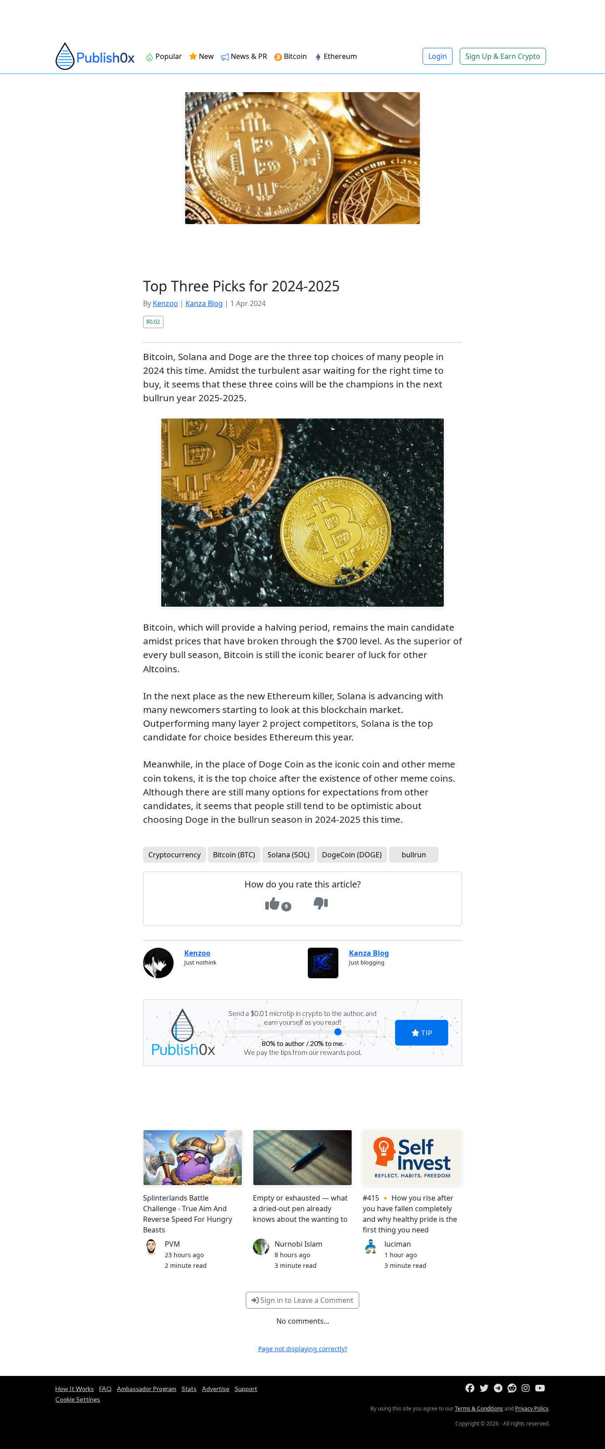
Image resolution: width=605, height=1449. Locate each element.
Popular (168, 56)
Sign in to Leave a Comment (306, 1300)
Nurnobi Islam (298, 1244)
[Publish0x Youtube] (542, 1388)
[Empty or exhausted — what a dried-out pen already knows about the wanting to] (302, 1158)
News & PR (248, 56)
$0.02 (153, 321)
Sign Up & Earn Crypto (502, 56)
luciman (397, 1244)
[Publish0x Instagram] (527, 1388)
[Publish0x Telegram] (500, 1388)
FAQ (105, 1388)
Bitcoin (294, 56)
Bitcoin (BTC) (234, 855)
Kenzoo (165, 303)
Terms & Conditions (479, 1408)
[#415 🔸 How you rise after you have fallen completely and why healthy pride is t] (412, 1158)
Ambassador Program (146, 1388)
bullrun (414, 855)
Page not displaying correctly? (302, 1348)
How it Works (74, 1388)
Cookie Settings (77, 1399)
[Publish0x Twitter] (486, 1388)
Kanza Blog (204, 303)
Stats (189, 1388)
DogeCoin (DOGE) (352, 855)
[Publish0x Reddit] (514, 1388)
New (205, 56)
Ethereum (339, 56)
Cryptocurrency (174, 855)
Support (246, 1388)
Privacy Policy (531, 1408)
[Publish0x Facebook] (472, 1388)
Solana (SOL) (289, 855)
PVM (172, 1244)
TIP (425, 1032)
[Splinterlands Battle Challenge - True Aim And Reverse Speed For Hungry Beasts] (192, 1158)
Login (437, 56)
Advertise (215, 1388)
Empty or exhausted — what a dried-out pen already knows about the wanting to (300, 1208)
